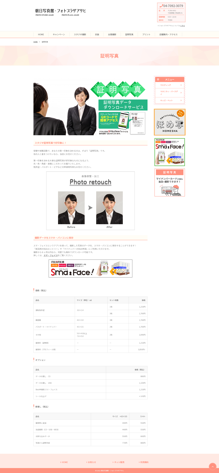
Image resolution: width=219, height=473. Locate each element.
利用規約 (144, 462)
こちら (182, 25)
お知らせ (92, 462)
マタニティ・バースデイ (169, 92)
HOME (41, 34)
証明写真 (129, 34)
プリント (146, 34)
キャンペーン (59, 34)
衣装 (97, 34)
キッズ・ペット (166, 100)
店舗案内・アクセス (168, 34)
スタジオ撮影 (80, 34)
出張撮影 (112, 34)
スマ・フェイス (51, 255)
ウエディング (165, 85)
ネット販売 (119, 462)
